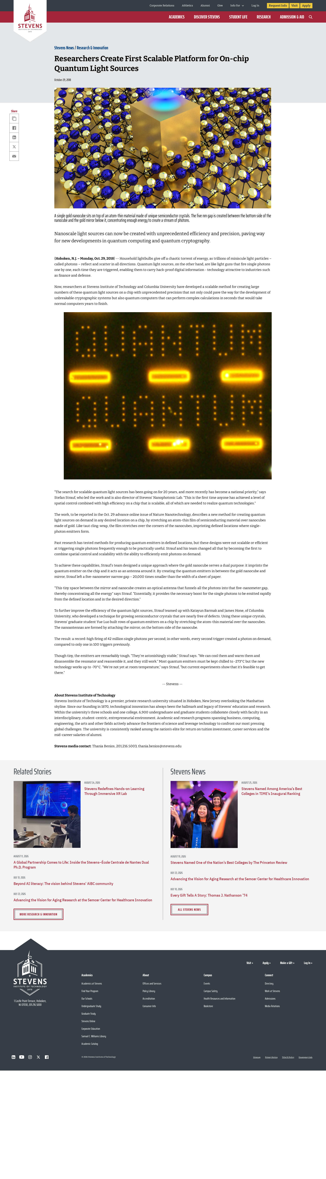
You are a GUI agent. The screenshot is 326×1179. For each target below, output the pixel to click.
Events (207, 983)
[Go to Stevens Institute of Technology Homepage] (30, 973)
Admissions (270, 998)
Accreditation (149, 998)
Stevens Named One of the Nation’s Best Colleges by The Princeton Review (229, 862)
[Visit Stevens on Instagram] (30, 1057)
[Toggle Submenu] (243, 6)
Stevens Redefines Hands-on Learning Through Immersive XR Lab (114, 791)
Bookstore (208, 1006)
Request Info (278, 5)
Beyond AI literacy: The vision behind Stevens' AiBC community (63, 883)
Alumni (205, 5)
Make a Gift (286, 962)
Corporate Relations (162, 5)
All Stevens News (189, 909)
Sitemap (257, 1057)
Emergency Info (305, 1057)
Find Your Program (90, 991)
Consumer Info (149, 1006)
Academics (177, 17)
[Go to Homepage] (30, 21)
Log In (255, 5)
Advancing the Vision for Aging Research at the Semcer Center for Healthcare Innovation (83, 900)
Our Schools (87, 998)
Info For (235, 5)
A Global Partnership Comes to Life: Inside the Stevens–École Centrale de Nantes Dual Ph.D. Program (81, 865)
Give (220, 5)
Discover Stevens (207, 17)
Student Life (238, 17)
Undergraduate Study (91, 1006)
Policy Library (149, 991)
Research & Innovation (92, 47)
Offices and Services (152, 983)
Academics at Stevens (92, 983)
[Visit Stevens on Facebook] (46, 1057)
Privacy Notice (271, 1057)
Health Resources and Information (219, 998)
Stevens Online (88, 1021)
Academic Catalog (90, 1043)
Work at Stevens (272, 991)
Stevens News (64, 47)
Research (264, 17)
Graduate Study (89, 1013)
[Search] (310, 17)
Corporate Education (91, 1028)
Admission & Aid (292, 17)
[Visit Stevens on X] (38, 1057)
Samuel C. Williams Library (94, 1036)
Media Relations (272, 1006)
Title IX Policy (288, 1057)
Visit (294, 5)
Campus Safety (211, 991)
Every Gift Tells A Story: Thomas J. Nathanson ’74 (209, 895)
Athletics (187, 5)
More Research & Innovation (38, 914)
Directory (269, 983)
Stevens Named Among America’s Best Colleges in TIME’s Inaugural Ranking (271, 791)
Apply (306, 5)
